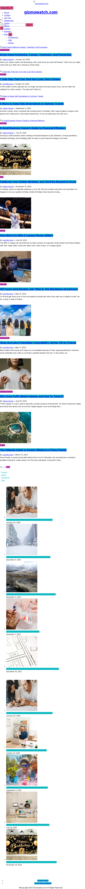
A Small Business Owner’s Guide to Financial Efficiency (33, 128)
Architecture (13, 37)
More (6, 34)
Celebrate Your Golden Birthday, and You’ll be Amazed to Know (38, 181)
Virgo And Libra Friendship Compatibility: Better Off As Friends (38, 342)
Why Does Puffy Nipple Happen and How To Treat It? (32, 396)
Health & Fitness (6, 392)
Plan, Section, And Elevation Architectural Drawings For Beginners (32, 669)
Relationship (9, 21)
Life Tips (7, 18)
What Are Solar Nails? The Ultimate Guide (22, 632)
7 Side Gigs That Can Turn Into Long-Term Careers (30, 79)
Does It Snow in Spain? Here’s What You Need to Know (28, 557)
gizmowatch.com (41, 12)
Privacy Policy (43, 881)
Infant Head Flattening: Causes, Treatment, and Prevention (36, 54)
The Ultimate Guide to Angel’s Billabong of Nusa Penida (33, 449)
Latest (3, 475)
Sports (6, 26)
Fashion (7, 29)
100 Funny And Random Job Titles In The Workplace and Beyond (39, 289)
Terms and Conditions (42, 883)
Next (8, 467)
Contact (7, 15)
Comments (5, 478)
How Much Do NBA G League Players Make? (26, 235)
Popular (4, 472)
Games (11, 43)
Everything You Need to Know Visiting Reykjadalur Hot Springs (31, 594)
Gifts (10, 40)
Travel (6, 23)
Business (7, 31)
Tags (3, 480)
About (6, 13)
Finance (3, 74)
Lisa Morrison (8, 84)
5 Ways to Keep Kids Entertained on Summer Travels (32, 103)
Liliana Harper (8, 59)
